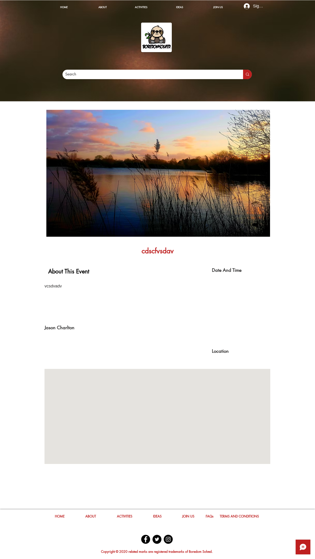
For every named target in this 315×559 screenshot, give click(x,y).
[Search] (247, 74)
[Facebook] (145, 539)
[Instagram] (168, 539)
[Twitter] (156, 539)
